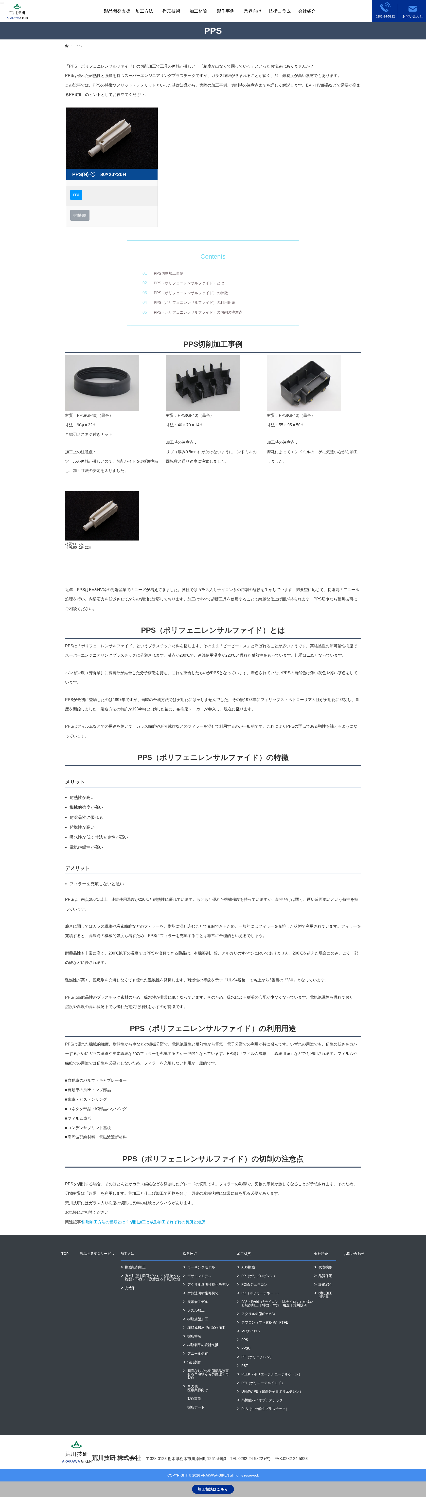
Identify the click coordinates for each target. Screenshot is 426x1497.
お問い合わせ (354, 1254)
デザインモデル (199, 1276)
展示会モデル (197, 1301)
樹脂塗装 (194, 1336)
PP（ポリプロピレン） (259, 1276)
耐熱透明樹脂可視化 (202, 1293)
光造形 (130, 1288)
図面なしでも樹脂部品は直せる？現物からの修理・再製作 (208, 1374)
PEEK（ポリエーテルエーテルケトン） (271, 1374)
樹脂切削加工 (135, 1267)
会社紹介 (307, 11)
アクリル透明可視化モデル (208, 1284)
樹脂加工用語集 (325, 1294)
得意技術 (171, 11)
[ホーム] (66, 41)
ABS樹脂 (248, 1267)
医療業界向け (197, 1390)
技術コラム (280, 11)
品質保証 (325, 1276)
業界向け (253, 11)
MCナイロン (251, 1331)
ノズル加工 (196, 1310)
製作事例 (225, 11)
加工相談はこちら (213, 1489)
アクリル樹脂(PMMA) (258, 1314)
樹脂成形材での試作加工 (206, 1327)
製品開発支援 (117, 11)
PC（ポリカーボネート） (261, 1293)
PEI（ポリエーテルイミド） (263, 1383)
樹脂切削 (79, 215)
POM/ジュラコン (254, 1284)
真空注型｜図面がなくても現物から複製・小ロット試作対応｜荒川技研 (152, 1277)
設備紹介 (325, 1284)
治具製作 (194, 1362)
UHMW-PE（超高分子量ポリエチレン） (272, 1391)
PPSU (245, 1348)
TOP (65, 1254)
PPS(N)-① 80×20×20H (99, 174)
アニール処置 (197, 1353)
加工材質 (198, 11)
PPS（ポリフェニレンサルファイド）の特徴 (191, 293)
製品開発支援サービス (97, 1254)
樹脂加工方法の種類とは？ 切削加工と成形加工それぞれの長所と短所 (143, 1222)
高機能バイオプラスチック (262, 1400)
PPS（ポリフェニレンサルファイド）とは (189, 283)
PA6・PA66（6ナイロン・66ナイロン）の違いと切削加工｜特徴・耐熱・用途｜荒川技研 (277, 1303)
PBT (244, 1365)
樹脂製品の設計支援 (202, 1345)
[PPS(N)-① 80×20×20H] (112, 138)
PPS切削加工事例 (168, 273)
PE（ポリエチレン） (257, 1357)
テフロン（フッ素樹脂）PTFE (264, 1322)
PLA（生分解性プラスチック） (265, 1408)
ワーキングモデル (201, 1267)
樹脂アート (196, 1407)
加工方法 (127, 1254)
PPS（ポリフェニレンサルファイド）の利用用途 (194, 302)
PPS (76, 195)
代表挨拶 (325, 1267)
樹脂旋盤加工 (197, 1319)
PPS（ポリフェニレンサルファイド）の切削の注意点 (198, 312)
